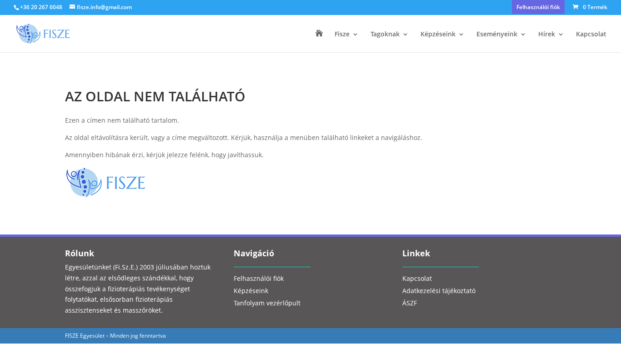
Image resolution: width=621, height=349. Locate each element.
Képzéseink (438, 34)
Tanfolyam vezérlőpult (267, 303)
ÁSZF (409, 303)
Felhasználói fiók (538, 8)
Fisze (342, 34)
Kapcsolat (591, 34)
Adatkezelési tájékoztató (439, 291)
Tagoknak (385, 34)
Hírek (546, 34)
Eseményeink (496, 34)
